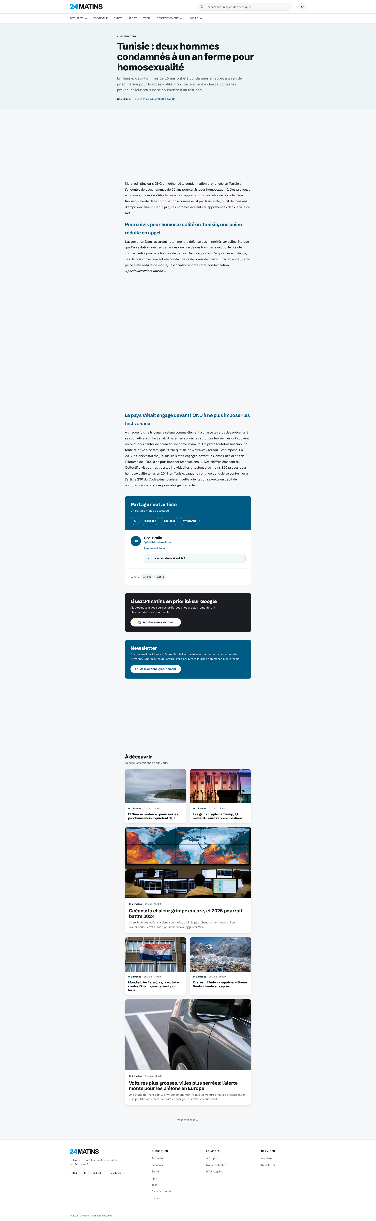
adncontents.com (102, 1215)
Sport (132, 18)
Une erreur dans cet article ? (168, 558)
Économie (100, 18)
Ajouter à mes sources (158, 622)
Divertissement (168, 18)
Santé (118, 18)
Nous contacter (216, 1165)
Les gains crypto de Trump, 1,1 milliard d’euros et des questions (218, 816)
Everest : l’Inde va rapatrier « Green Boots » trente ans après (220, 984)
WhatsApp (189, 520)
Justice (160, 576)
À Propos (212, 1158)
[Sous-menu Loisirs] (201, 18)
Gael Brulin (124, 99)
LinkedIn (169, 520)
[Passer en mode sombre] (302, 6)
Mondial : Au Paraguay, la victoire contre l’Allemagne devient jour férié (153, 986)
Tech (146, 18)
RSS (74, 1173)
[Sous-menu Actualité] (86, 18)
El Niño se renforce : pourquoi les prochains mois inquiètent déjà (153, 816)
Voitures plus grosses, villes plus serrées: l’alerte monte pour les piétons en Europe (183, 1085)
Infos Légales (214, 1171)
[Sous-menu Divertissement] (181, 18)
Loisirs (193, 18)
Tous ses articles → (154, 548)
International (129, 36)
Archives (266, 1158)
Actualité (76, 18)
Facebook (150, 520)
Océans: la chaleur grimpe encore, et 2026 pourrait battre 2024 (185, 913)
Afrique (147, 576)
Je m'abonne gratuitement (158, 669)
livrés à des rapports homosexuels (191, 195)
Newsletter (268, 1165)
